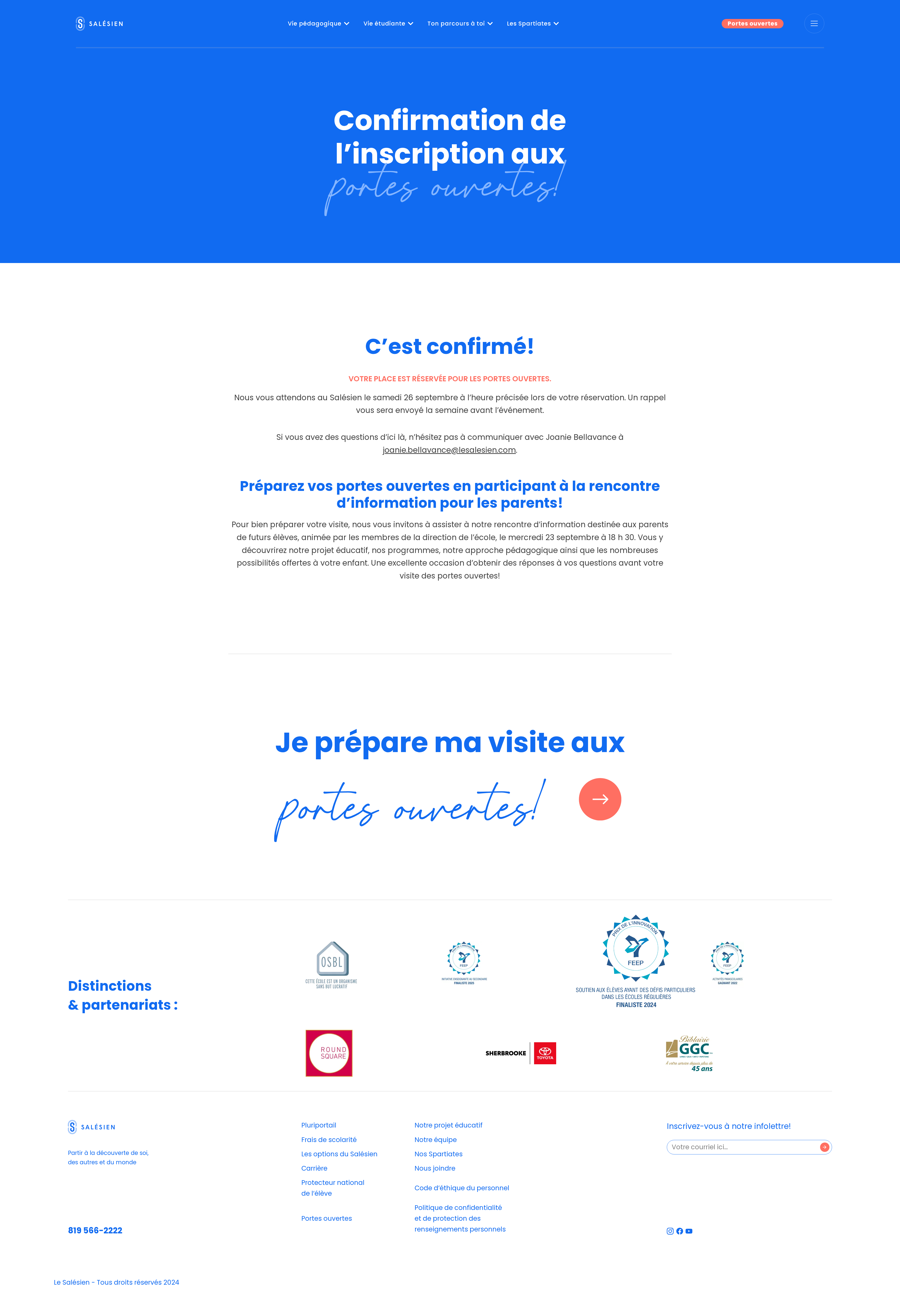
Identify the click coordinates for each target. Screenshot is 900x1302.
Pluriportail (318, 1125)
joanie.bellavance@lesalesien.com (449, 450)
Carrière (314, 1168)
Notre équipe (436, 1139)
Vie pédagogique (314, 23)
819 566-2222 (95, 1231)
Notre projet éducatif (449, 1125)
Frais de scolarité (329, 1139)
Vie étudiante (384, 23)
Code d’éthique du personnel (462, 1188)
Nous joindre (435, 1168)
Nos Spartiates (439, 1154)
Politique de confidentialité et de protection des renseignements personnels (460, 1218)
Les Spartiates (529, 23)
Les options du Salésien (339, 1154)
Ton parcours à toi (456, 23)
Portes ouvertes (753, 23)
